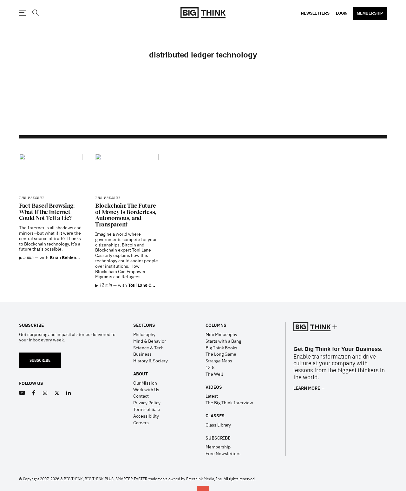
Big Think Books (221, 347)
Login (342, 13)
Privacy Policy (146, 402)
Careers (141, 422)
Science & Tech (148, 347)
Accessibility (146, 416)
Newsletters (315, 13)
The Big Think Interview (229, 402)
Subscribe (39, 360)
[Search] (35, 13)
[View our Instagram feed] (45, 393)
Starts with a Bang (223, 341)
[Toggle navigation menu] (22, 13)
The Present (32, 197)
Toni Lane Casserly (147, 285)
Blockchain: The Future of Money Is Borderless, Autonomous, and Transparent (125, 215)
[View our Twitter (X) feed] (57, 393)
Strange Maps (219, 360)
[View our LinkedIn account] (68, 393)
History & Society (150, 360)
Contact (141, 396)
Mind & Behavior (149, 341)
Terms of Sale (146, 409)
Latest (212, 396)
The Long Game (221, 354)
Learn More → (309, 388)
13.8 (210, 367)
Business (142, 354)
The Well (214, 374)
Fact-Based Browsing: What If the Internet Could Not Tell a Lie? (46, 212)
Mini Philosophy (221, 334)
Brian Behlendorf (67, 257)
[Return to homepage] (203, 12)
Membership (370, 13)
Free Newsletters (223, 453)
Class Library (218, 424)
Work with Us (146, 389)
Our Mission (145, 383)
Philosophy (144, 334)
